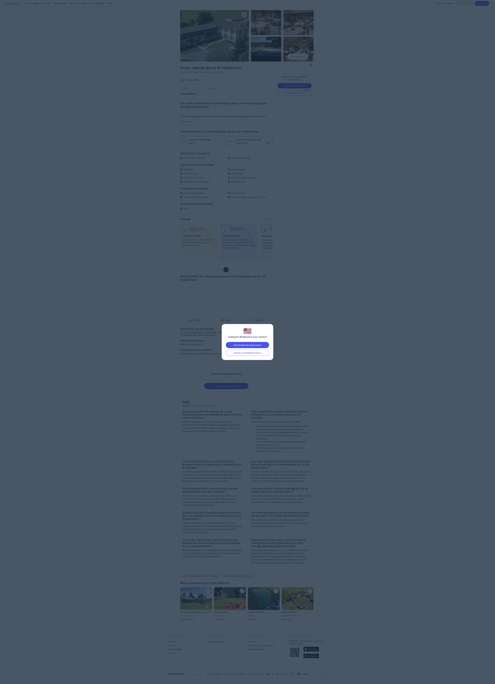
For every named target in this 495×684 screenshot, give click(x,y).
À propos (172, 641)
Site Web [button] (197, 320)
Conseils (109, 3)
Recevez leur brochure (296, 85)
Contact (171, 653)
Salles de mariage (31, 3)
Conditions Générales (256, 674)
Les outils (253, 641)
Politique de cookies (213, 674)
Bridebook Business (217, 641)
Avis (197, 88)
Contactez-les (210, 88)
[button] (184, 35)
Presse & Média (175, 649)
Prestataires (46, 3)
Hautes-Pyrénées (191, 72)
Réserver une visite (296, 93)
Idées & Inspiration (96, 3)
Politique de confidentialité (234, 674)
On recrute (172, 645)
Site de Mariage (59, 3)
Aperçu (186, 88)
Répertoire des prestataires (261, 645)
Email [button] (227, 320)
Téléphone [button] (258, 320)
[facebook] (226, 378)
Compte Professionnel (444, 3)
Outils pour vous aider (77, 3)
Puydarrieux (204, 72)
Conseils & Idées (256, 649)
